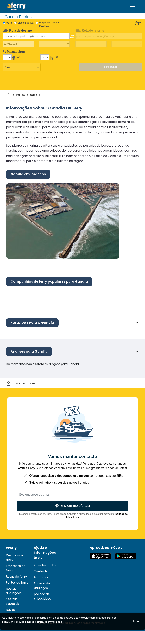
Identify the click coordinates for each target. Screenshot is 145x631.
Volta (9, 22)
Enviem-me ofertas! (75, 506)
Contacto (41, 571)
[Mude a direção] (72, 36)
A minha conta (45, 565)
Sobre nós (41, 577)
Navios (10, 610)
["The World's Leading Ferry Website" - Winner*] (16, 6)
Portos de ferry (17, 582)
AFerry (11, 547)
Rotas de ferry (16, 576)
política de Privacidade (42, 596)
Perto (135, 621)
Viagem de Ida (25, 22)
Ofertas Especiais (12, 601)
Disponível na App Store (100, 556)
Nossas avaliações (14, 590)
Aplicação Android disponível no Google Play (125, 556)
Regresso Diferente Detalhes (49, 24)
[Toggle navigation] (132, 6)
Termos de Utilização (42, 585)
